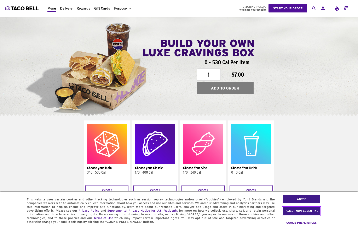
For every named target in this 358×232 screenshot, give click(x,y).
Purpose (120, 8)
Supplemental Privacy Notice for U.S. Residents (142, 210)
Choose (107, 191)
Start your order (288, 8)
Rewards (83, 8)
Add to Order (225, 88)
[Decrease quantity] (200, 75)
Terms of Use (103, 218)
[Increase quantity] (216, 75)
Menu (51, 8)
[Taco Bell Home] (22, 8)
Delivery (66, 8)
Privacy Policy (89, 210)
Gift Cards (102, 8)
